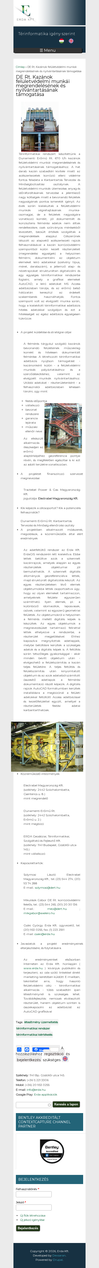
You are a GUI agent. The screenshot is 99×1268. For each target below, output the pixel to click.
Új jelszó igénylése (32, 1220)
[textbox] (34, 1105)
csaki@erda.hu (44, 934)
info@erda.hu (36, 1089)
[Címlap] (49, 24)
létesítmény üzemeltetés (41, 1022)
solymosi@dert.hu (47, 887)
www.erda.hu (34, 968)
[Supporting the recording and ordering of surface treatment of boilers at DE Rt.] (71, 42)
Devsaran (59, 1255)
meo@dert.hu (63, 909)
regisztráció (54, 1054)
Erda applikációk (45, 1094)
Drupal (58, 1260)
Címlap (20, 67)
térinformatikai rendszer (33, 1028)
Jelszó (21, 1202)
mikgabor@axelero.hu (39, 913)
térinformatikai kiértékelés (34, 1034)
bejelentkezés (29, 1060)
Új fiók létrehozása (32, 1215)
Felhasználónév (27, 1189)
